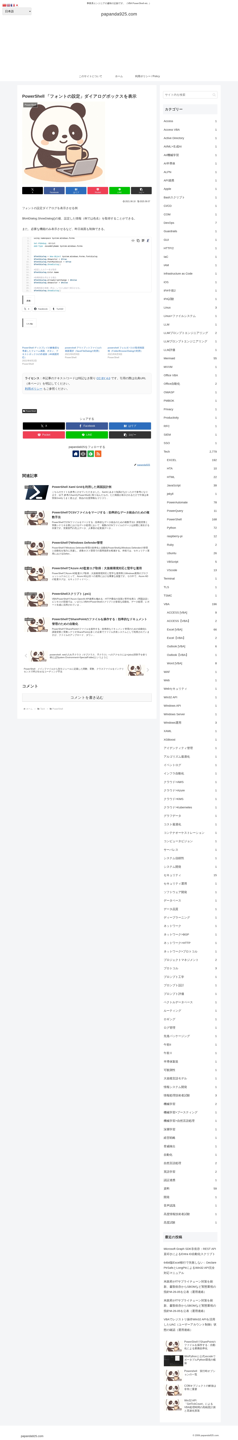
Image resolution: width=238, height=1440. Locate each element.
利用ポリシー (33, 388)
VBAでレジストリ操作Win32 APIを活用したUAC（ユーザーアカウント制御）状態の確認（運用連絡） (190, 1324)
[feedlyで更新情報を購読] (90, 454)
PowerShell (31, 411)
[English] (9, 5)
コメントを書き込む (87, 698)
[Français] (13, 5)
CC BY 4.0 (103, 378)
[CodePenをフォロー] (83, 454)
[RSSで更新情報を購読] (98, 454)
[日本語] (17, 5)
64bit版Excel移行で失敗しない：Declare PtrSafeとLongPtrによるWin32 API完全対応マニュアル (190, 1268)
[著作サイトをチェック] (76, 454)
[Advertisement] (119, 47)
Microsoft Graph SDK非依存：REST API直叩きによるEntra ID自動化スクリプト (190, 1251)
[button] (141, 190)
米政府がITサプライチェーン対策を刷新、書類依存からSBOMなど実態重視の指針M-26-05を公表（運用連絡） (190, 1287)
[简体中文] (4, 5)
